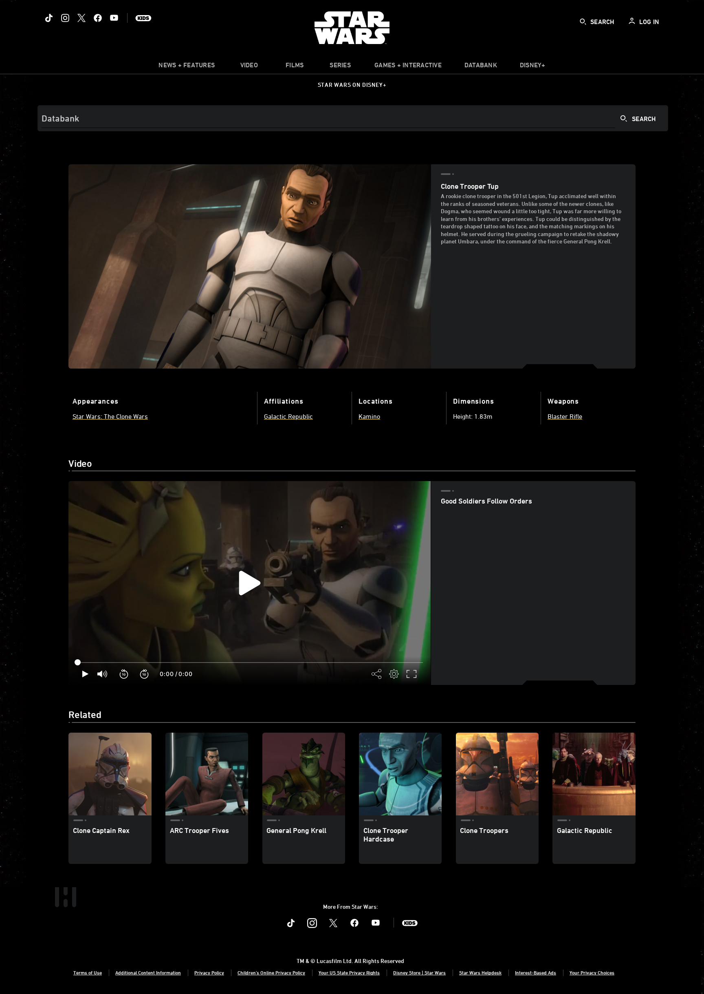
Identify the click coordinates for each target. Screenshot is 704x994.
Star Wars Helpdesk (480, 972)
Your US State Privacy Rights (349, 972)
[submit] (583, 21)
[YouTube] (114, 18)
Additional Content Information (148, 972)
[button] (124, 674)
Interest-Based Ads (535, 972)
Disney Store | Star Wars (419, 972)
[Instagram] (65, 18)
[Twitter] (81, 18)
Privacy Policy (209, 972)
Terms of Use (87, 972)
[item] (186, 67)
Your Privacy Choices (592, 972)
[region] (249, 583)
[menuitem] (249, 67)
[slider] (249, 662)
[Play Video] (249, 583)
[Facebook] (98, 18)
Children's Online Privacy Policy (271, 972)
